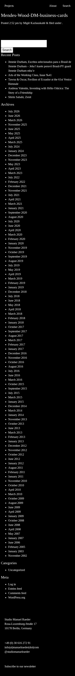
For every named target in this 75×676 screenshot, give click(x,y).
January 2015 (16, 401)
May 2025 (14, 133)
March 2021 (15, 203)
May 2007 (14, 533)
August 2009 (15, 502)
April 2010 (14, 489)
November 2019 (17, 247)
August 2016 (15, 366)
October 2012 (16, 454)
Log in (12, 584)
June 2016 (14, 375)
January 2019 (16, 287)
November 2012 (17, 450)
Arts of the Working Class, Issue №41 (30, 75)
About (52, 5)
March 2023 (15, 172)
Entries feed (15, 588)
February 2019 (16, 282)
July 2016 (13, 370)
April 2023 (14, 168)
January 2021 (16, 208)
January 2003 (16, 551)
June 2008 (14, 524)
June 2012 (14, 458)
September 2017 (17, 331)
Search (7, 50)
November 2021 (17, 190)
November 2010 (17, 480)
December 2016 (17, 353)
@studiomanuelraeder (17, 651)
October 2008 (16, 520)
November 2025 (17, 124)
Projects (9, 5)
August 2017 (15, 335)
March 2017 (15, 340)
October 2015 (16, 384)
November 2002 (17, 555)
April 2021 (14, 199)
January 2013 (16, 441)
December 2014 (17, 406)
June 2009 (14, 507)
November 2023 (17, 159)
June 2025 (14, 129)
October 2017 (16, 326)
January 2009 (16, 516)
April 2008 (14, 529)
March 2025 (15, 142)
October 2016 (16, 362)
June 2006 (14, 542)
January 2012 (16, 463)
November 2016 (17, 357)
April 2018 (14, 309)
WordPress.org (16, 597)
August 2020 (15, 216)
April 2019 (14, 274)
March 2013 (15, 432)
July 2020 (13, 221)
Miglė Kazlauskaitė (34, 23)
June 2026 (14, 115)
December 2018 (17, 291)
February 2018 (16, 318)
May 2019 (14, 269)
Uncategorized (16, 570)
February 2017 (16, 344)
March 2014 (15, 410)
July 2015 (13, 392)
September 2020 (17, 212)
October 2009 (16, 498)
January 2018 (16, 322)
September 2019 (17, 256)
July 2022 (13, 177)
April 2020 (14, 230)
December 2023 (17, 155)
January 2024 (16, 151)
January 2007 (16, 538)
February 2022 (16, 181)
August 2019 (15, 260)
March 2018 (15, 313)
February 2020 (16, 238)
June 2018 (14, 300)
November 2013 (17, 419)
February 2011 (16, 472)
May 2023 (14, 164)
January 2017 (16, 348)
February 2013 (16, 436)
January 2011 (15, 476)
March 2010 (15, 494)
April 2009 (14, 511)
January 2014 (16, 414)
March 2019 (15, 278)
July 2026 (13, 111)
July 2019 (13, 265)
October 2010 (16, 485)
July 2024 (13, 146)
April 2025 (14, 137)
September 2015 (17, 388)
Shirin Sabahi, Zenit (19, 97)
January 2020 (16, 243)
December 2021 (17, 186)
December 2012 (17, 445)
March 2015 (15, 397)
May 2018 (14, 304)
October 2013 (16, 423)
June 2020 (14, 225)
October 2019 (16, 252)
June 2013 (14, 428)
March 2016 (15, 379)
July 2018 (13, 296)
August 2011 (15, 467)
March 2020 (15, 234)
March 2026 (15, 120)
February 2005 (16, 546)
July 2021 (13, 194)
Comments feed (17, 593)
